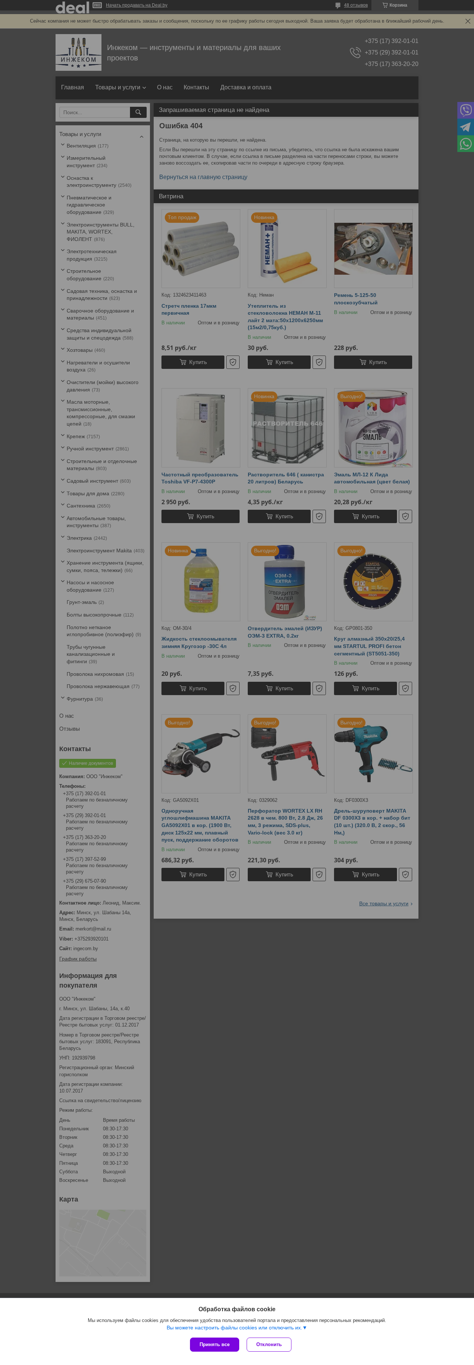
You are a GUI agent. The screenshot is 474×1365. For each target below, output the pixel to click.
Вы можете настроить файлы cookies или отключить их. (234, 1328)
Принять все (215, 1344)
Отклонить (269, 1344)
